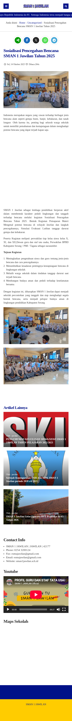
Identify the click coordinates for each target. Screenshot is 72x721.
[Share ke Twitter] (36, 40)
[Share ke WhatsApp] (45, 40)
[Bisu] (58, 609)
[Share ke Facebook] (27, 40)
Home (22, 22)
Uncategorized (34, 22)
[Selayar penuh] (64, 609)
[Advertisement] (36, 170)
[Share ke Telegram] (54, 40)
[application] (36, 594)
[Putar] (8, 609)
